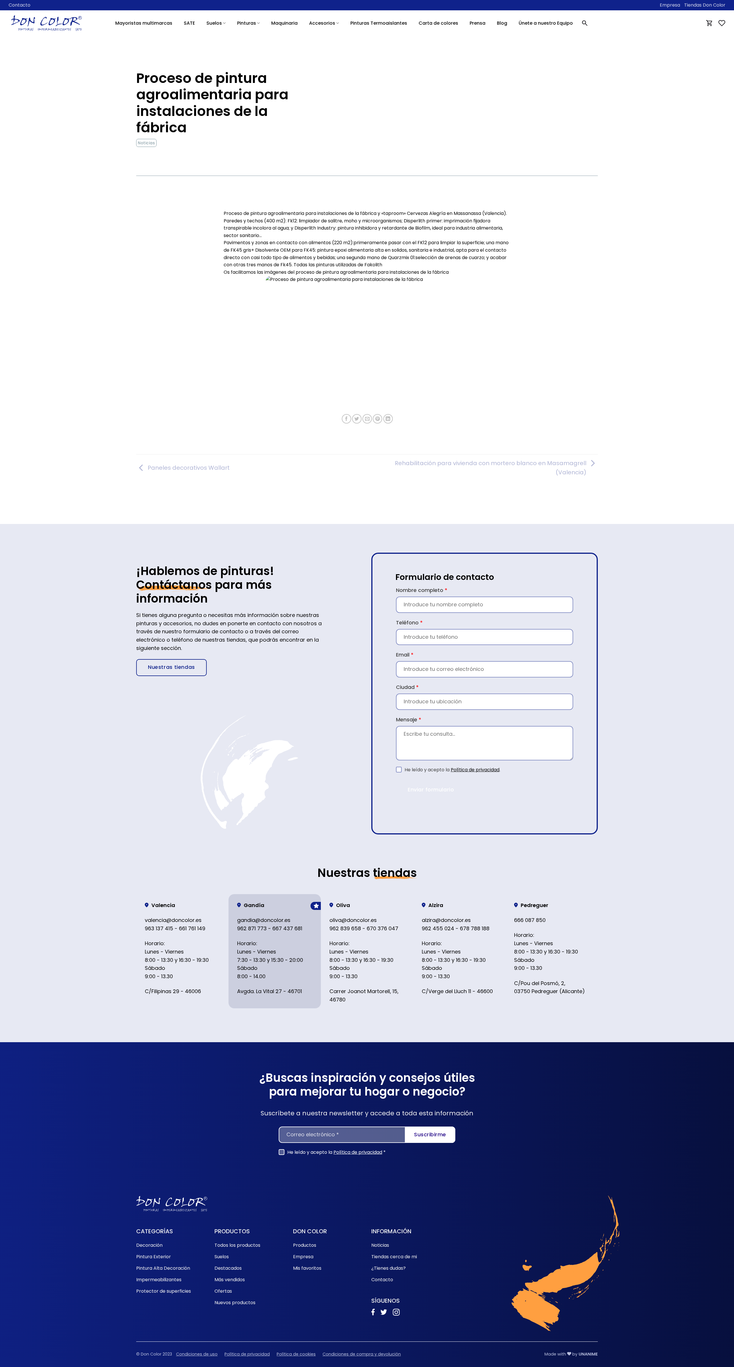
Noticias (146, 143)
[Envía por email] (367, 419)
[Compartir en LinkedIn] (388, 419)
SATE (189, 23)
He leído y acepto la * (336, 1152)
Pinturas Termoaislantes (378, 23)
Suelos (214, 23)
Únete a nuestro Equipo (546, 23)
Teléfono (409, 622)
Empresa (670, 5)
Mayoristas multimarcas (143, 23)
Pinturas (246, 23)
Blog (502, 23)
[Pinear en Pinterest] (377, 419)
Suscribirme (430, 1134)
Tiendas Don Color (704, 5)
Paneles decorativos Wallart (189, 468)
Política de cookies (296, 1354)
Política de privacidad (475, 769)
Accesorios (322, 23)
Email (404, 654)
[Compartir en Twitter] (357, 419)
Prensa (477, 23)
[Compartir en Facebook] (346, 419)
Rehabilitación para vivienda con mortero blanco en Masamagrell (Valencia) (490, 467)
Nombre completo (421, 590)
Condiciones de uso (197, 1354)
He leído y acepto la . (452, 769)
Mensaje (408, 719)
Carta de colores (438, 23)
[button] (584, 23)
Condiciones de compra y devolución (362, 1354)
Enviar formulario (431, 789)
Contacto (19, 5)
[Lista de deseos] (721, 23)
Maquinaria (284, 23)
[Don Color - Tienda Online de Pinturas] (47, 23)
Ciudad (407, 687)
